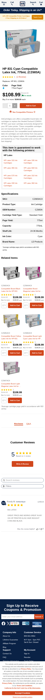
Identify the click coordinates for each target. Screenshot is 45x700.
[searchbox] (22, 480)
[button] (37, 529)
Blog (4, 647)
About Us (6, 636)
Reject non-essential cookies (22, 697)
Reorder (27, 657)
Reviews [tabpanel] (18, 424)
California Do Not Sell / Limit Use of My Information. (22, 688)
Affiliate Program (9, 643)
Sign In (27, 654)
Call (12, 2)
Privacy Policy (26, 669)
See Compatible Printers (22, 112)
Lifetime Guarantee (10, 640)
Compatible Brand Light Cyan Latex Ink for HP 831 (32, 337)
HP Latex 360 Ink (30, 183)
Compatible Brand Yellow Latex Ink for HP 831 (11, 337)
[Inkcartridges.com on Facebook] (3, 625)
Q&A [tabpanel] (28, 424)
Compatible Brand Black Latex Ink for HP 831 (10, 290)
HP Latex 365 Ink (10, 168)
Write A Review (22, 464)
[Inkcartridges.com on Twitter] (8, 625)
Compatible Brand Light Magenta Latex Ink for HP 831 (11, 385)
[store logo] (22, 4)
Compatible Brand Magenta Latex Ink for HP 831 (33, 290)
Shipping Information (11, 661)
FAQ (4, 657)
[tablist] (22, 425)
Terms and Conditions (24, 686)
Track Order (29, 661)
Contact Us (7, 654)
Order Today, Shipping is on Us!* (22, 10)
